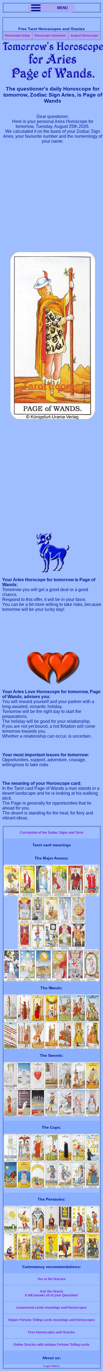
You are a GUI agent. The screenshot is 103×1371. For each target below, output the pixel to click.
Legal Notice (51, 1365)
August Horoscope (84, 35)
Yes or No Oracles (51, 1279)
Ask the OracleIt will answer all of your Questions (51, 1293)
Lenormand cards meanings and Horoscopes (51, 1308)
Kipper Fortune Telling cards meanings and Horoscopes (51, 1320)
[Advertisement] (51, 200)
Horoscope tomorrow (50, 35)
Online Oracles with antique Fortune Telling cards (51, 1345)
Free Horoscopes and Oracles (51, 1332)
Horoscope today (17, 35)
